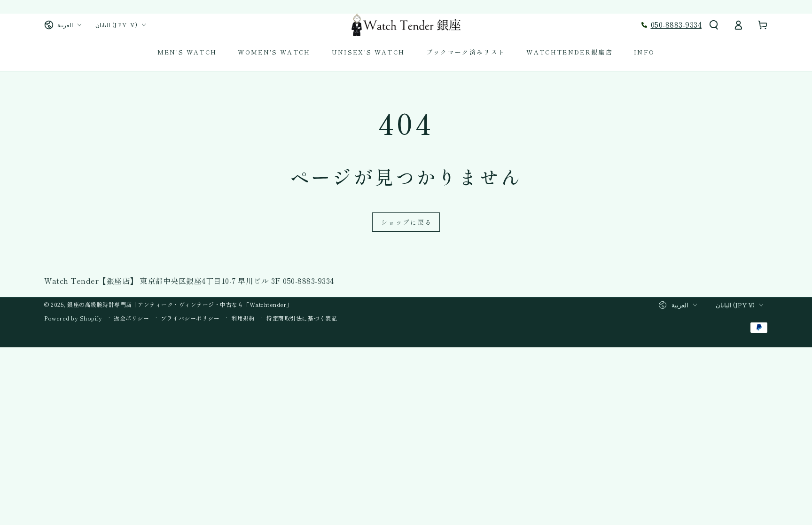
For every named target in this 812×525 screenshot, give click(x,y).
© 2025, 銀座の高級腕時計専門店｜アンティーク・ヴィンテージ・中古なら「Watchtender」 (168, 304)
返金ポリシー (131, 318)
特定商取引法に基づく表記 (301, 318)
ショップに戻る (406, 222)
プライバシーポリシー (190, 318)
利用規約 (243, 318)
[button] (714, 25)
